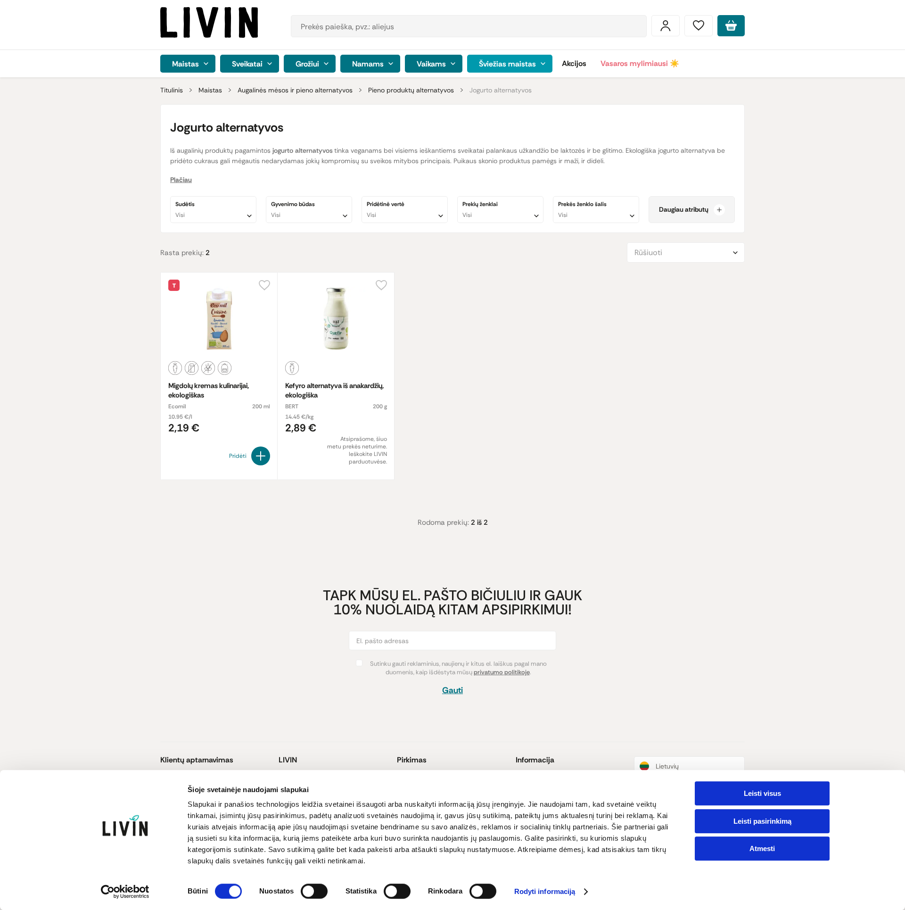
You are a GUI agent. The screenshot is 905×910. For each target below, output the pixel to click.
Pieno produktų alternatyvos (411, 90)
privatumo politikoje (502, 672)
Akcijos (574, 63)
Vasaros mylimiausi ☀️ (640, 63)
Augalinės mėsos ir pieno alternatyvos (295, 90)
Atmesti (762, 848)
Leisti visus (762, 793)
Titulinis (171, 90)
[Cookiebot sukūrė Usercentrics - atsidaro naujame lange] (125, 892)
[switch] (314, 891)
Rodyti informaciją (545, 892)
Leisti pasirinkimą (762, 821)
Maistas (210, 90)
